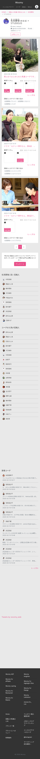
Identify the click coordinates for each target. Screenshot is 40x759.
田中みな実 (9, 316)
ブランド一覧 (10, 726)
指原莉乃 (8, 364)
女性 (30, 28)
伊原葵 (8, 373)
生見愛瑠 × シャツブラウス (13, 240)
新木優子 (8, 307)
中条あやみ (9, 298)
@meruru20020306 (19, 28)
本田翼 (8, 387)
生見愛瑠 (31, 12)
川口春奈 (8, 293)
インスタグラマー (8, 7)
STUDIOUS (16, 23)
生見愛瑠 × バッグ (10, 104)
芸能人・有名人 (27, 7)
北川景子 (8, 391)
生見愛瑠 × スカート (24, 101)
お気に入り (15, 34)
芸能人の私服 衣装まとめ (17, 12)
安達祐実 (8, 410)
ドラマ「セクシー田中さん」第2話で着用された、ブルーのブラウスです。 (20, 216)
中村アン (8, 414)
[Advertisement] (20, 444)
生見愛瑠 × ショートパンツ (13, 173)
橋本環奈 (8, 288)
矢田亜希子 (9, 475)
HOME (4, 12)
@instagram (28, 737)
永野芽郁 (8, 378)
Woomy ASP (10, 674)
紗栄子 (8, 359)
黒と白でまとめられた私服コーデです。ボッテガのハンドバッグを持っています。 (20, 76)
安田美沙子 (9, 484)
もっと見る (31, 95)
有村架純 (8, 302)
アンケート (20, 264)
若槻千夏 (8, 521)
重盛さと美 (9, 284)
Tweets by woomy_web (11, 617)
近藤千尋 (8, 405)
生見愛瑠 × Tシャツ (10, 101)
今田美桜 (8, 279)
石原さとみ (9, 341)
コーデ (18, 7)
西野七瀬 (8, 396)
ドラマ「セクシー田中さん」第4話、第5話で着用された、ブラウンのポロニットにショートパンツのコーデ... (20, 146)
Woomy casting (11, 686)
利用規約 (8, 737)
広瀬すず (8, 320)
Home (7, 714)
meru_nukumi (16, 26)
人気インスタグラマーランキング (29, 723)
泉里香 (8, 419)
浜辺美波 (8, 311)
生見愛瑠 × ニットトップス (13, 171)
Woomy (19, 2)
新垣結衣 (8, 382)
